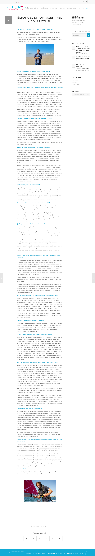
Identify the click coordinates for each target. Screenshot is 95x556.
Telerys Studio (29, 2)
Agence (74, 80)
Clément (46, 526)
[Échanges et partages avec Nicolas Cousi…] (8, 20)
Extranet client (38, 2)
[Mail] (86, 1)
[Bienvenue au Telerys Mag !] (1, 278)
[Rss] (89, 1)
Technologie (75, 84)
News (73, 82)
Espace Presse (21, 2)
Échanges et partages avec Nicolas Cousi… (39, 19)
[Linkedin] (83, 1)
